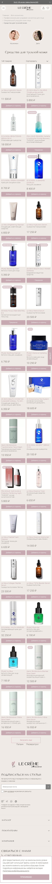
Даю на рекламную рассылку (17, 791)
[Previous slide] (2, 2)
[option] (14, 37)
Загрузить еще (26, 740)
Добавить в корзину (13, 106)
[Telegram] (7, 801)
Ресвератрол (32, 744)
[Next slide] (50, 2)
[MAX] (16, 801)
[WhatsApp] (11, 801)
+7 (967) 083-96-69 (12, 855)
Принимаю (26, 877)
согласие (11, 791)
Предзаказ (39, 150)
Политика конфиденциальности (16, 871)
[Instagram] (2, 801)
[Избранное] (48, 8)
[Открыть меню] (3, 8)
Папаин (19, 744)
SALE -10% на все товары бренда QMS (26, 2)
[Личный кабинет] (43, 8)
